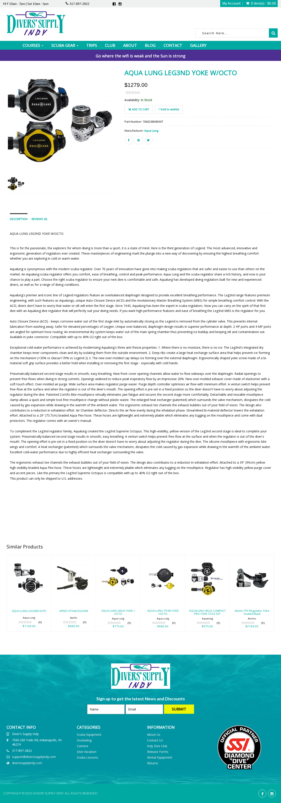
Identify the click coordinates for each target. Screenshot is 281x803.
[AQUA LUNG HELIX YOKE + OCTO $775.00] (118, 557)
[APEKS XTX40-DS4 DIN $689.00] (73, 557)
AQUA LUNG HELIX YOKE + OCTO (118, 612)
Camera (82, 746)
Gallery (198, 45)
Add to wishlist (170, 109)
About (130, 45)
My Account (231, 3)
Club (110, 45)
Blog (150, 45)
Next (125, 136)
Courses (32, 45)
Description (18, 219)
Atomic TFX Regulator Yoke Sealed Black (251, 612)
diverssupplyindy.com (27, 763)
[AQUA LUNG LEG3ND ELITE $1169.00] (29, 557)
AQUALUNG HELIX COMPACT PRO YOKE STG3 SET (207, 612)
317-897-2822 (79, 3)
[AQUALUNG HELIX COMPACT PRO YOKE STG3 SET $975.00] (207, 557)
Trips (91, 45)
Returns (152, 763)
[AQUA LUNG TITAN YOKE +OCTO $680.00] (162, 557)
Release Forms (157, 752)
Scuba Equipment (89, 734)
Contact (173, 45)
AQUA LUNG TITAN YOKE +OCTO (163, 612)
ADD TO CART (140, 109)
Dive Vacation (86, 752)
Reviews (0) (39, 219)
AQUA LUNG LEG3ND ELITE (29, 611)
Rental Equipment (159, 757)
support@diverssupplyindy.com (34, 757)
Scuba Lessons (87, 757)
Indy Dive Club (157, 746)
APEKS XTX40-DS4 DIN (73, 611)
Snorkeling (84, 740)
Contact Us (155, 740)
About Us (153, 734)
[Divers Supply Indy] (36, 23)
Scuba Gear (63, 45)
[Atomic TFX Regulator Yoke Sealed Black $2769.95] (252, 557)
